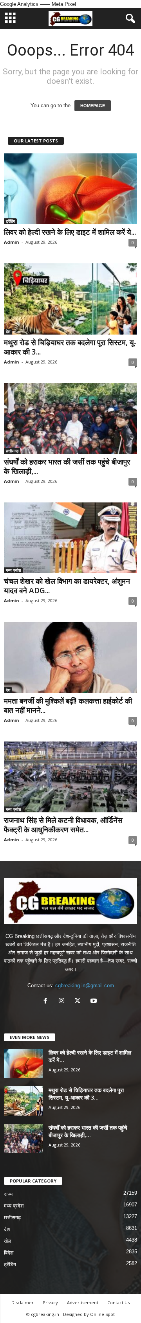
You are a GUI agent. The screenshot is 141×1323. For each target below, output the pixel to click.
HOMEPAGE (92, 105)
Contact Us (118, 1302)
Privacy (50, 1302)
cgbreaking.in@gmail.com (84, 985)
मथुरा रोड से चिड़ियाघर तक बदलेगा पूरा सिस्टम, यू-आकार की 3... (70, 347)
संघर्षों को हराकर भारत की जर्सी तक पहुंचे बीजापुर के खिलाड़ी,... (67, 466)
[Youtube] (94, 1001)
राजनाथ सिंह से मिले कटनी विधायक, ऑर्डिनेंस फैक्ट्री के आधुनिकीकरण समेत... (63, 825)
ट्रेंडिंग (10, 221)
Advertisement (82, 1302)
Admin (11, 242)
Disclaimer (22, 1302)
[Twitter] (79, 1001)
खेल (7, 1241)
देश (8, 331)
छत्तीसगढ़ (12, 451)
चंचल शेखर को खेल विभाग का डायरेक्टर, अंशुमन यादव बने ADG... (67, 586)
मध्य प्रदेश (13, 570)
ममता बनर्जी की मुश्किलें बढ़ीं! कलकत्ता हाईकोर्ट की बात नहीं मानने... (68, 705)
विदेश (8, 1253)
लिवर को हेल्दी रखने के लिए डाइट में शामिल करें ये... (70, 232)
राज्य (8, 1194)
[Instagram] (63, 1001)
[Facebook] (47, 1001)
